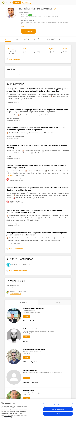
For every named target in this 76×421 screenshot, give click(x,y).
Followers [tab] (21, 302)
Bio (17, 40)
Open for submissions (15, 293)
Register (26, 2)
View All (23, 26)
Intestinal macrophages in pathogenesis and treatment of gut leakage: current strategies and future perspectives (36, 128)
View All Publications (16, 249)
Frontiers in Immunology (18, 291)
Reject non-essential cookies (58, 409)
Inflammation (10, 288)
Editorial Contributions (54, 39)
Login (17, 2)
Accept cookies (58, 413)
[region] (38, 410)
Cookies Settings (58, 404)
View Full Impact (14, 59)
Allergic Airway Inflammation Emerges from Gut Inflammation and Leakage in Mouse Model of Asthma (34, 211)
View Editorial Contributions (18, 271)
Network (26, 39)
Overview (8, 40)
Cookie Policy (8, 417)
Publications (38, 39)
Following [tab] (54, 302)
